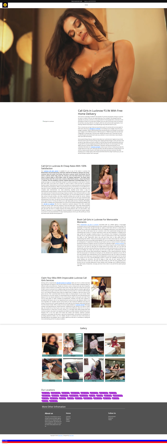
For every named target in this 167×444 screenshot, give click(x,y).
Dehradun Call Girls (103, 393)
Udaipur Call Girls (46, 393)
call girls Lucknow (119, 243)
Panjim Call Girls (78, 398)
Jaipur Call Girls (115, 398)
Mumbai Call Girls (65, 393)
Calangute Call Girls (88, 398)
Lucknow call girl (80, 305)
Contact (68, 421)
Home (86, 5)
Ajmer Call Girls (45, 398)
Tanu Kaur (71, 435)
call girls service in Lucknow (63, 283)
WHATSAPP (5, 442)
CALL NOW (4, 440)
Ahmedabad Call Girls (118, 395)
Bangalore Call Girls (75, 393)
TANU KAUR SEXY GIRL (76, 1)
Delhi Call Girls (70, 398)
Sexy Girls (60, 435)
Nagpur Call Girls (108, 395)
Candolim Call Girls (97, 398)
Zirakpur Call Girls (54, 398)
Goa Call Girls (92, 395)
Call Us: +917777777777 (90, 1)
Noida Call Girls (62, 398)
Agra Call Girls (45, 401)
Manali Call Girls (112, 393)
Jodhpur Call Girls (107, 398)
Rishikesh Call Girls (46, 395)
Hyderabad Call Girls (73, 395)
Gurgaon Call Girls (85, 393)
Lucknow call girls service (51, 171)
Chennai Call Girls (64, 395)
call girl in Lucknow (49, 204)
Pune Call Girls (99, 395)
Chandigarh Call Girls (55, 393)
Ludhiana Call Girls (84, 395)
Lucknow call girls (95, 147)
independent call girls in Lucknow (89, 224)
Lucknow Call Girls (94, 393)
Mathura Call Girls (53, 401)
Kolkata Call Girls (55, 395)
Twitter (110, 419)
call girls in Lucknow (95, 128)
